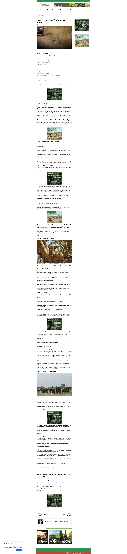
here (41, 187)
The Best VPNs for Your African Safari (42, 542)
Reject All (12, 549)
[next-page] (39, 545)
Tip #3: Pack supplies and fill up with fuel (46, 60)
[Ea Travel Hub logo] (44, 5)
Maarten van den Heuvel (62, 263)
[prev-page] (37, 545)
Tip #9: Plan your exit (42, 71)
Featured (42, 540)
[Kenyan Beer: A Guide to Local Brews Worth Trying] (66, 537)
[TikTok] (87, 0)
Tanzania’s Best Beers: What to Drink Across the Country (54, 541)
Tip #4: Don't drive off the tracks (44, 62)
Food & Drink (54, 539)
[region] (13, 547)
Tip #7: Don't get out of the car (44, 68)
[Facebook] (84, 0)
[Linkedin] (66, 550)
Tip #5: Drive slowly (42, 64)
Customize (6, 549)
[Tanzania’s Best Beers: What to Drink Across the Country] (54, 537)
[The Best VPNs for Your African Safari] (42, 537)
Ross (46, 520)
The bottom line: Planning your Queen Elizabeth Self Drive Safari (49, 75)
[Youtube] (88, 0)
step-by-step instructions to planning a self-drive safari (55, 490)
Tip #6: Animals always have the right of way (47, 66)
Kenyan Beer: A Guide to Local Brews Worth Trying (66, 542)
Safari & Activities (41, 15)
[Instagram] (85, 0)
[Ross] (38, 25)
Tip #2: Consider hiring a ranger (44, 58)
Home (38, 15)
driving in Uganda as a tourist (58, 488)
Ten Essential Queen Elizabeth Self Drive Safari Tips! (47, 55)
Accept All (19, 549)
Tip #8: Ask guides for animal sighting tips (46, 69)
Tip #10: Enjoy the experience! (44, 73)
